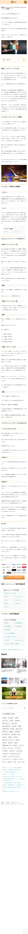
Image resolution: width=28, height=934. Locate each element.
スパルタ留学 (5, 753)
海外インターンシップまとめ (10, 593)
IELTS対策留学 (7, 629)
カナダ (6, 599)
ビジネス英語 (5, 750)
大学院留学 (17, 739)
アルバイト (21, 759)
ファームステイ (18, 748)
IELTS (23, 761)
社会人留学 (14, 726)
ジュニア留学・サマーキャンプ (14, 753)
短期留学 (19, 726)
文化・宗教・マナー (6, 734)
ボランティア (21, 745)
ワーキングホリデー (19, 640)
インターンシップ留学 (9, 643)
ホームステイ (10, 748)
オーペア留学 (14, 759)
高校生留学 (4, 717)
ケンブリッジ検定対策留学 (10, 633)
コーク (16, 231)
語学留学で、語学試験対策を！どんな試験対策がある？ (13, 784)
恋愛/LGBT (4, 737)
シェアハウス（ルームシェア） (13, 756)
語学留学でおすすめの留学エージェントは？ (11, 791)
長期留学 (16, 717)
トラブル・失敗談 (19, 750)
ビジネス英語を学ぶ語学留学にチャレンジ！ (11, 772)
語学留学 (6, 622)
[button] (24, 59)
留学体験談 (11, 731)
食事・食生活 (10, 717)
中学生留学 (15, 745)
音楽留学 (17, 643)
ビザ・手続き (11, 750)
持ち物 (18, 734)
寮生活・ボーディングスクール (8, 739)
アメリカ (6, 596)
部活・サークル (5, 720)
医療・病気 (10, 742)
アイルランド (17, 603)
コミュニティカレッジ (6, 759)
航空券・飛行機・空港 (6, 726)
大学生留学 (4, 742)
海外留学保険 (17, 731)
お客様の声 (10, 761)
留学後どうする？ (19, 728)
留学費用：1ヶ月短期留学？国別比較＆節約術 (11, 769)
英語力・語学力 (14, 723)
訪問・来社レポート (6, 723)
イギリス (6, 603)
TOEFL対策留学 (18, 626)
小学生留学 (15, 737)
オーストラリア (18, 599)
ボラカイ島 (4, 748)
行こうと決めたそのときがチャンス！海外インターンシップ (7, 670)
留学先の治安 (5, 731)
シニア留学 (7, 640)
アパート (4, 761)
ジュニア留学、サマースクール (11, 636)
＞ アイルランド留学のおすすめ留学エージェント (12, 649)
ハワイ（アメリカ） (19, 596)
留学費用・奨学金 (6, 728)
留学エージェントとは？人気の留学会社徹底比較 (12, 767)
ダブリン (6, 231)
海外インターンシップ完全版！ (9, 774)
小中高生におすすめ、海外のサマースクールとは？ (12, 776)
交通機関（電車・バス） (7, 745)
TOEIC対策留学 (8, 626)
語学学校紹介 (17, 720)
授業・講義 (13, 734)
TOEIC (14, 761)
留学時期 (12, 728)
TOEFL (19, 761)
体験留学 (15, 742)
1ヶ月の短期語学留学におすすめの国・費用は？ (12, 782)
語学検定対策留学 (18, 622)
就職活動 (10, 737)
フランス (6, 606)
